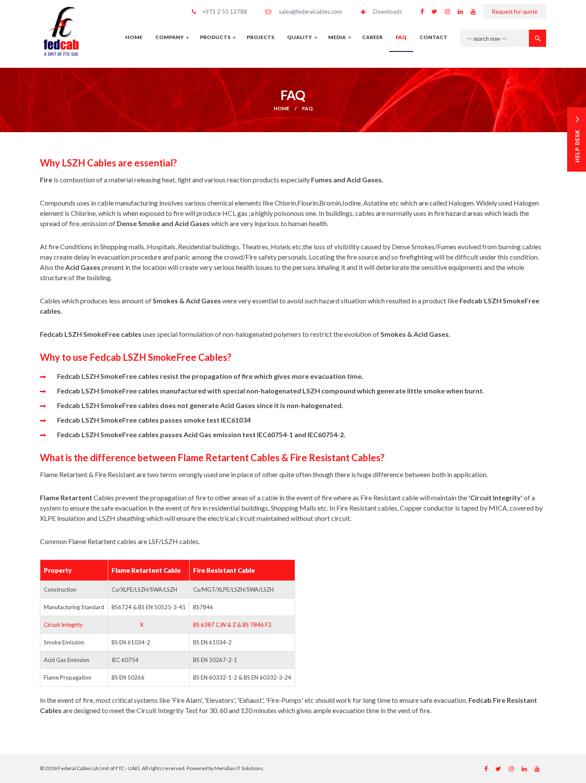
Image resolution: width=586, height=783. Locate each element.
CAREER (372, 37)
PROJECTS (260, 37)
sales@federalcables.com (310, 11)
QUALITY (302, 37)
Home (282, 108)
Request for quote (515, 11)
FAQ (401, 37)
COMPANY (172, 37)
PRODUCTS (218, 37)
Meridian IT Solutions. (239, 768)
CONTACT (433, 37)
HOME (133, 37)
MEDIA (339, 37)
